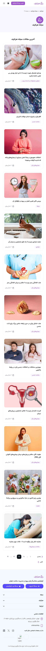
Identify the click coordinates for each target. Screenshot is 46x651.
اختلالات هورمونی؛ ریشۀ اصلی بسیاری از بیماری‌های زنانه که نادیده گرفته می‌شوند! (23, 159)
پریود (38, 206)
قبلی (41, 562)
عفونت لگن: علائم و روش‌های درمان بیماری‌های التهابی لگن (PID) (23, 456)
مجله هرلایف (34, 11)
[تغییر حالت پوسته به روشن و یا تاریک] (8, 3)
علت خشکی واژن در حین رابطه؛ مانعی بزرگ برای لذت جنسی (24, 325)
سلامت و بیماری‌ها (35, 547)
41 (7, 557)
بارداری (38, 247)
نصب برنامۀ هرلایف (18, 3)
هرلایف (41, 11)
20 (24, 557)
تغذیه (38, 506)
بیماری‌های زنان (35, 165)
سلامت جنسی (36, 375)
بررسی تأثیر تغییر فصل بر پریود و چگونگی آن (27, 201)
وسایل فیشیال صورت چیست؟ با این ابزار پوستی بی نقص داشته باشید (24, 74)
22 (14, 557)
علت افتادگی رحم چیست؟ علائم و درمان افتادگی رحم (24, 283)
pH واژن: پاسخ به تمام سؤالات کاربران (28, 117)
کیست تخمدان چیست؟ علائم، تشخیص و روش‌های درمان (24, 412)
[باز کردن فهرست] (4, 3)
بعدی (39, 556)
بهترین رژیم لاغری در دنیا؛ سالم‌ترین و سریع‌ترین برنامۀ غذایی (23, 499)
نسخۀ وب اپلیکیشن (12, 586)
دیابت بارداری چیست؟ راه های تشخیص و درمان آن (24, 242)
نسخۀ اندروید (33, 586)
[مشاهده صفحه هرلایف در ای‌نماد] (26, 639)
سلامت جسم (36, 122)
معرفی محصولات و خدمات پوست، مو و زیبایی (29, 81)
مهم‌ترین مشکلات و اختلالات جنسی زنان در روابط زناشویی (25, 368)
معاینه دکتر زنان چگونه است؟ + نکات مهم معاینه (25, 542)
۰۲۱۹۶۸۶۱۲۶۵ (35, 625)
